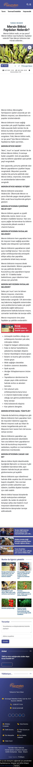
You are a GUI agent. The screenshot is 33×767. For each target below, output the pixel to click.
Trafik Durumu (9, 730)
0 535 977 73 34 (18, 704)
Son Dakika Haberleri (21, 736)
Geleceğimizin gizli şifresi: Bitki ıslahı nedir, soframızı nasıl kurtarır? (8, 592)
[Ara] (28, 4)
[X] (13, 715)
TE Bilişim (21, 757)
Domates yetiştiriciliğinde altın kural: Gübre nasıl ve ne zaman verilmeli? (24, 593)
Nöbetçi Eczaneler (6, 725)
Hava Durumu (24, 724)
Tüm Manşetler (9, 735)
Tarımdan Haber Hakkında (16, 748)
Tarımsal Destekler (14, 11)
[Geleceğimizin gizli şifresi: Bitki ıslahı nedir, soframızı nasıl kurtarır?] (9, 585)
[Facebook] (9, 715)
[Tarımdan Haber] (10, 4)
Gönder (5, 641)
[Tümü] (30, 651)
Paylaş (6, 65)
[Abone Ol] (26, 66)
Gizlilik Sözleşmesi (11, 752)
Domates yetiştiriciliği (8, 608)
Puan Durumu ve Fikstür (23, 731)
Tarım (3, 11)
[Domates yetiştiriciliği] (9, 603)
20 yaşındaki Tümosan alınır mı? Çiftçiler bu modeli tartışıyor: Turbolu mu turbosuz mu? (23, 575)
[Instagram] (16, 715)
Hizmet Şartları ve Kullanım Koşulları (16, 750)
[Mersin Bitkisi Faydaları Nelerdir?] (16, 53)
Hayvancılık (27, 11)
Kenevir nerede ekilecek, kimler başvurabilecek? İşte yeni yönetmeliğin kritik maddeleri (24, 611)
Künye (20, 752)
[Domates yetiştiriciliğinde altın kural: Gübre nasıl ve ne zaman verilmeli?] (24, 585)
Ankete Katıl (7, 664)
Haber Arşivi (9, 741)
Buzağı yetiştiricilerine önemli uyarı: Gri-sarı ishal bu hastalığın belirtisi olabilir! (8, 574)
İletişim (25, 752)
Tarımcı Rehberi (16, 23)
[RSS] (23, 715)
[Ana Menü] (30, 4)
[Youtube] (19, 715)
